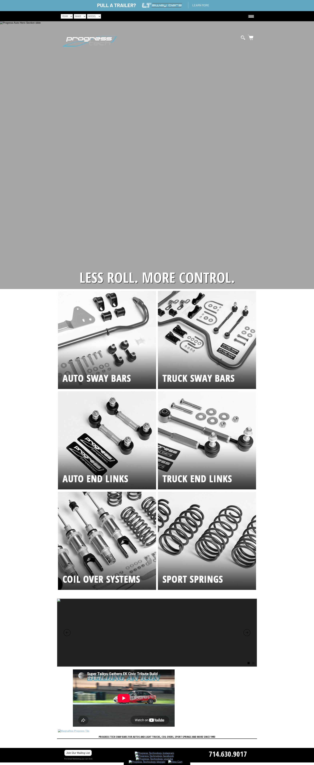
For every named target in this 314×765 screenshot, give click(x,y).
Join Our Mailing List (78, 752)
